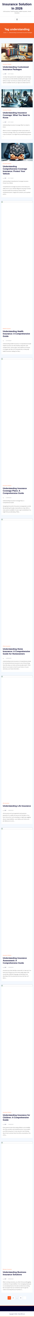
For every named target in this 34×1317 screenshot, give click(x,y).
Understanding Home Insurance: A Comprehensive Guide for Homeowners (16, 651)
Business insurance (7, 1269)
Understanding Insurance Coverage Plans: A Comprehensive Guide (15, 490)
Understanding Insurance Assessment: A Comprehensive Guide (15, 960)
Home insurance (6, 646)
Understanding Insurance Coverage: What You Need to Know (16, 115)
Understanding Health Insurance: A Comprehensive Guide (16, 333)
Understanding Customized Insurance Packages (20, 32)
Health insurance (7, 328)
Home (4, 32)
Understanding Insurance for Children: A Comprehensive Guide (16, 1117)
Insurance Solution (7, 64)
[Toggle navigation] (17, 19)
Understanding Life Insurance (17, 806)
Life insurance (6, 803)
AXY (4, 74)
